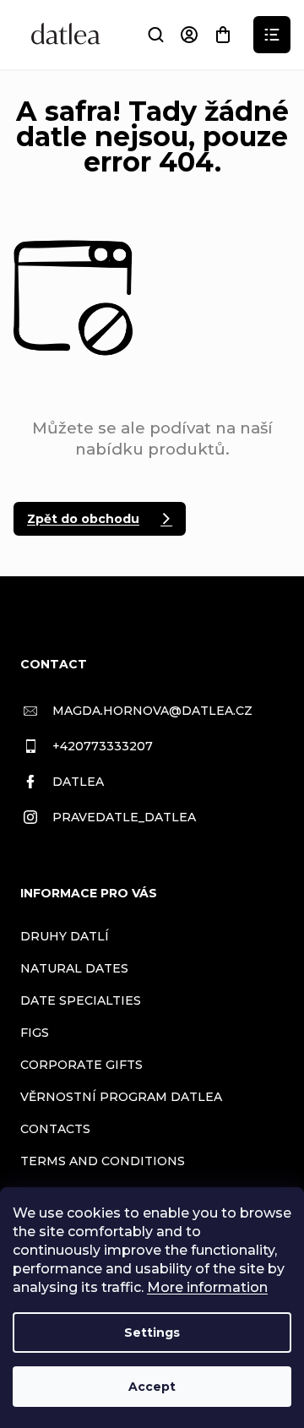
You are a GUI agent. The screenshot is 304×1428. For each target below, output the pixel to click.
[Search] (155, 35)
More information (207, 1287)
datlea (78, 781)
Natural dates (74, 968)
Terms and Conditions (102, 1161)
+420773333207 (102, 746)
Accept (152, 1386)
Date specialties (80, 1000)
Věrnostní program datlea (121, 1096)
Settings (152, 1332)
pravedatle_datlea (124, 817)
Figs (34, 1032)
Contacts (55, 1128)
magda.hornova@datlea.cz (152, 710)
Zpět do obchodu (83, 518)
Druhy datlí (64, 936)
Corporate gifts (81, 1064)
